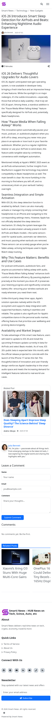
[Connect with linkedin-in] (23, 670)
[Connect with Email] (29, 670)
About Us (8, 648)
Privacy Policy (10, 652)
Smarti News (8, 10)
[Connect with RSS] (42, 670)
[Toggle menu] (47, 4)
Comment (6, 495)
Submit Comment (12, 517)
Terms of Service (11, 644)
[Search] (41, 4)
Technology (21, 10)
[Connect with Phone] (36, 670)
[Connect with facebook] (4, 670)
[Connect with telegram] (10, 670)
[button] (48, 66)
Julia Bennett (14, 445)
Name (4, 472)
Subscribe (27, 698)
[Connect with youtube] (16, 670)
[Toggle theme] (4, 712)
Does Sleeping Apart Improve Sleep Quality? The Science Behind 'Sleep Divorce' (25, 423)
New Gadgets (36, 10)
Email (4, 484)
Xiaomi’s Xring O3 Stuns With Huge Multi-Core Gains (15, 572)
